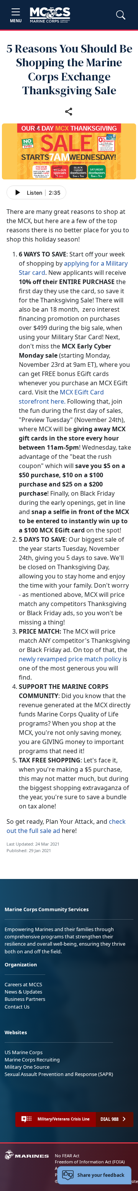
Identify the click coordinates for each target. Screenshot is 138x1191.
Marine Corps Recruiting (32, 1059)
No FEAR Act (67, 1155)
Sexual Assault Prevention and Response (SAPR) (59, 1074)
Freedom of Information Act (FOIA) (90, 1162)
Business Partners (25, 999)
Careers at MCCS (23, 984)
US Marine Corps (24, 1052)
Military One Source (27, 1066)
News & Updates (23, 991)
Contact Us (17, 1006)
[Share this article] (69, 111)
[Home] (50, 15)
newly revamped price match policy (70, 659)
